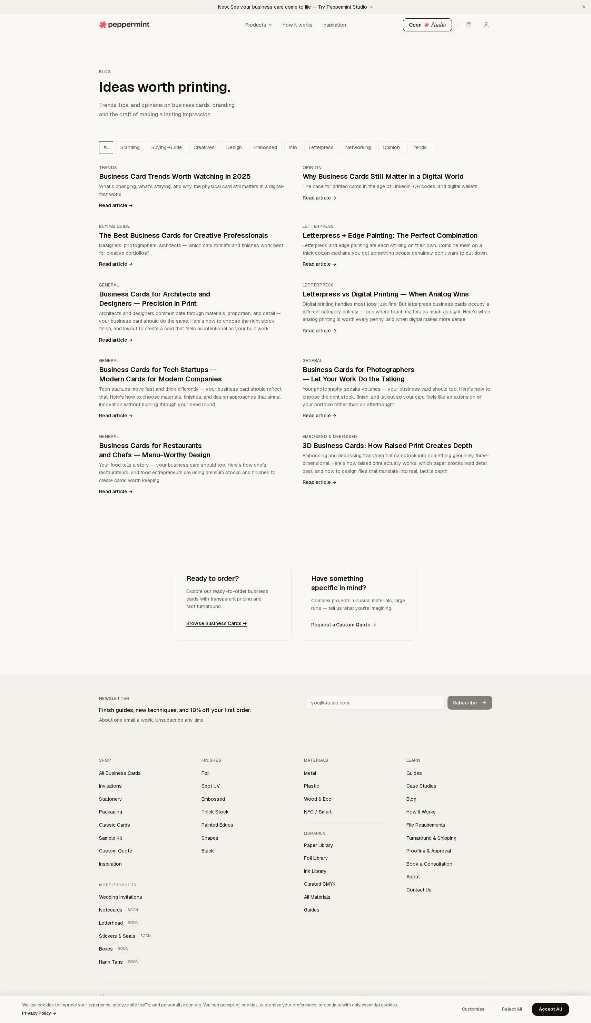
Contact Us (419, 890)
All (106, 147)
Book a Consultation (429, 864)
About (413, 877)
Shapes (209, 838)
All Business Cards (120, 773)
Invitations (110, 786)
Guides (311, 910)
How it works (297, 24)
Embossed (213, 799)
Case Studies (421, 786)
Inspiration (334, 24)
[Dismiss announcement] (583, 6)
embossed (265, 147)
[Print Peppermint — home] (170, 24)
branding (130, 147)
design (234, 147)
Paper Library (318, 845)
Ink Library (315, 871)
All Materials (317, 897)
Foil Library (316, 858)
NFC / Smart (318, 812)
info (293, 147)
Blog (411, 799)
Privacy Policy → (39, 1013)
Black (207, 851)
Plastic (311, 786)
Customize (473, 1009)
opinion (391, 147)
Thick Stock (215, 812)
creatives (204, 147)
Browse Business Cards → (216, 623)
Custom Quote (115, 851)
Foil (205, 773)
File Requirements (425, 825)
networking (358, 147)
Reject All (512, 1009)
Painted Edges (217, 825)
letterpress (321, 147)
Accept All (550, 1009)
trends (419, 147)
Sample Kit (110, 838)
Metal (310, 773)
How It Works (421, 812)
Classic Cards (114, 825)
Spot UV (210, 786)
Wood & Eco (318, 799)
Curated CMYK (320, 884)
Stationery (110, 799)
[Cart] (468, 24)
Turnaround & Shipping (431, 838)
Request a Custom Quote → (343, 625)
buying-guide (166, 147)
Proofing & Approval (428, 851)
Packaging (110, 812)
